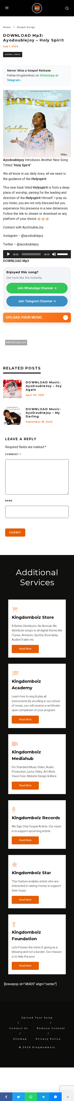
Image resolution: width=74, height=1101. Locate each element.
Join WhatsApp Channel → (37, 288)
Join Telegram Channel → (37, 301)
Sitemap (20, 1039)
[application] (37, 254)
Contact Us (18, 1028)
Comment (13, 454)
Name (9, 501)
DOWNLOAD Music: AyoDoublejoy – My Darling (43, 412)
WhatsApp (48, 75)
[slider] (63, 253)
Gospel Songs (13, 54)
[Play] (8, 254)
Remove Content (51, 1028)
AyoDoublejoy (16, 342)
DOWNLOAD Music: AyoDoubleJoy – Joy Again (44, 386)
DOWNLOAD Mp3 (16, 261)
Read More (25, 648)
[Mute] (54, 254)
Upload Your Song (37, 1017)
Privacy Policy (48, 1039)
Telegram (14, 80)
